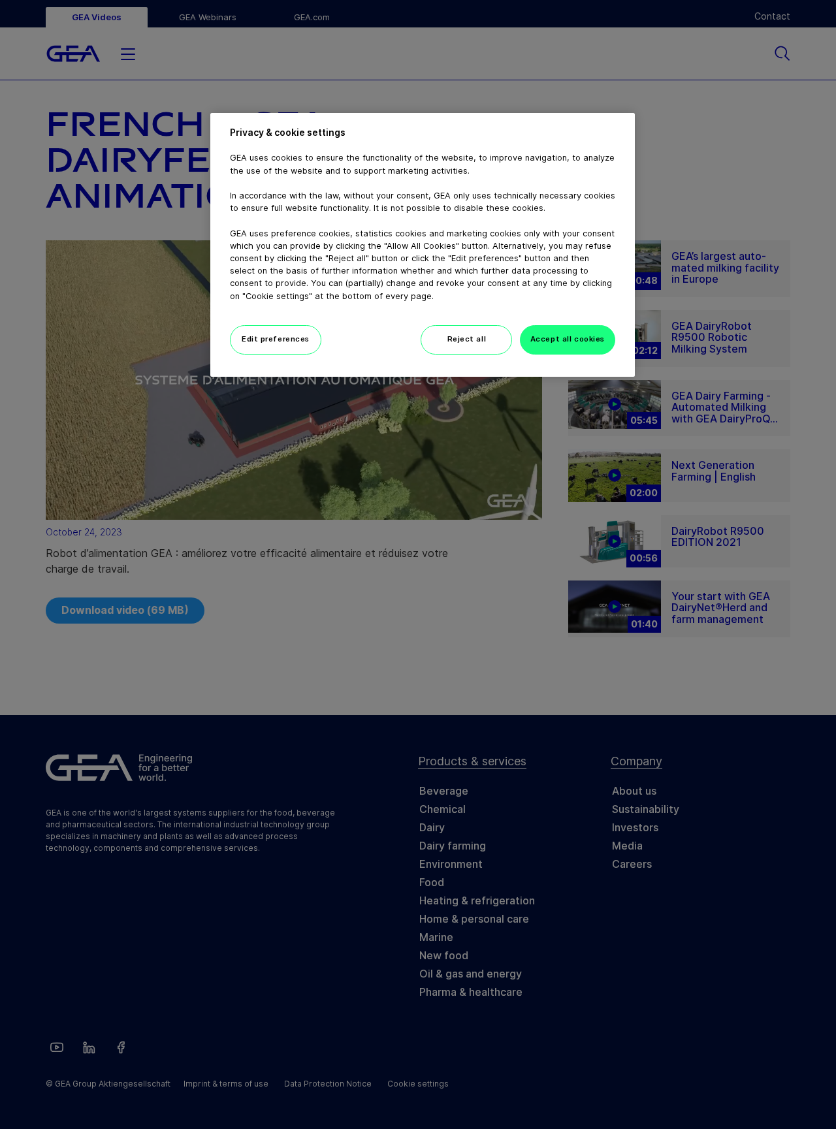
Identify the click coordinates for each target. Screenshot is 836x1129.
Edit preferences (276, 338)
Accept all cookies (567, 338)
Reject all (467, 338)
